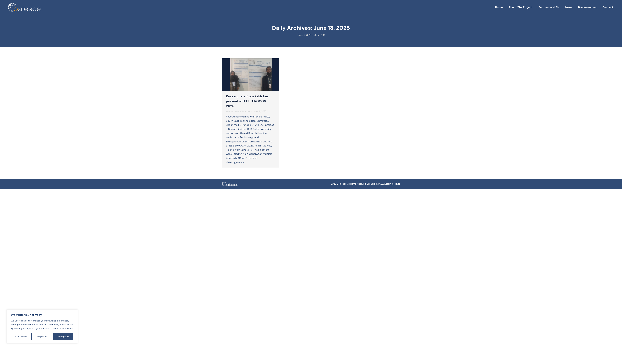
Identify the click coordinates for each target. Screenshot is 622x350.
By (246, 111)
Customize (21, 336)
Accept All (63, 336)
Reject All (42, 336)
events (229, 111)
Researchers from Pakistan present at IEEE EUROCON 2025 (247, 101)
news (236, 111)
